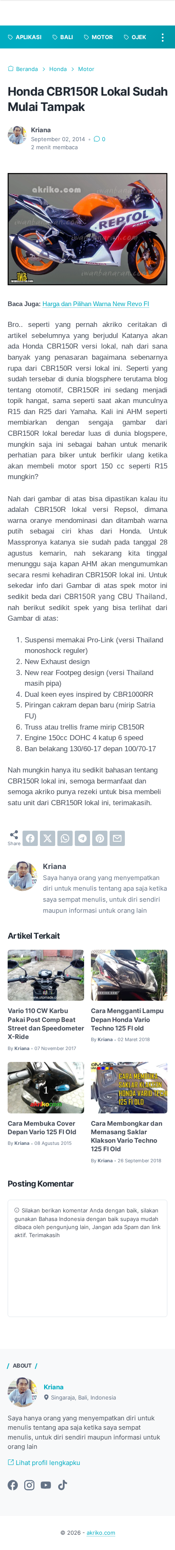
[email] (117, 838)
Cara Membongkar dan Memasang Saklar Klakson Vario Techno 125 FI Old (126, 1136)
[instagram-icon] (29, 1485)
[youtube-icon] (46, 1485)
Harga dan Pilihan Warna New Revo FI (95, 304)
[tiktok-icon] (62, 1485)
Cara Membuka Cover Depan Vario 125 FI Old (42, 1128)
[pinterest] (99, 838)
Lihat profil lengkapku (47, 1463)
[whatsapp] (65, 838)
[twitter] (47, 838)
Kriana (54, 1387)
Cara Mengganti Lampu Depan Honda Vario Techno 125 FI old (127, 1019)
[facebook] (30, 838)
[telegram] (82, 838)
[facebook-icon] (13, 1485)
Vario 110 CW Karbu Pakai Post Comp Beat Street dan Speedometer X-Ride (46, 1024)
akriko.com (101, 1533)
